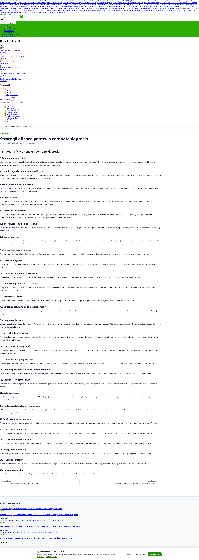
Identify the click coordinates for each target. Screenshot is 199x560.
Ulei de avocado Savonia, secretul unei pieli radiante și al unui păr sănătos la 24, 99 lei (36, 538)
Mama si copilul (9, 29)
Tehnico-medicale (10, 36)
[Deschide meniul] (2, 19)
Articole (7, 126)
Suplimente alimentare (11, 34)
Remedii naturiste (10, 32)
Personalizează (127, 554)
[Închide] (2, 46)
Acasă (1, 126)
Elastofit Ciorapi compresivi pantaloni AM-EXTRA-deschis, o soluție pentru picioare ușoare (39, 515)
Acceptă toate (155, 554)
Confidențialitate (51, 557)
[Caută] (21, 16)
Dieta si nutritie (9, 31)
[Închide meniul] (13, 99)
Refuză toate (140, 554)
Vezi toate (3, 52)
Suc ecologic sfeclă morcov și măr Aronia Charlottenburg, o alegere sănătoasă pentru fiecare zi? (40, 526)
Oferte (7, 27)
